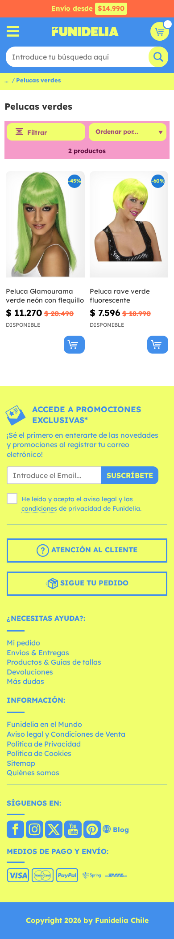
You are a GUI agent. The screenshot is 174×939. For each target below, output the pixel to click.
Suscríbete (130, 475)
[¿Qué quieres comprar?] (13, 31)
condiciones (39, 508)
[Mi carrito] (159, 31)
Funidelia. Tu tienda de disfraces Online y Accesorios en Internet (85, 31)
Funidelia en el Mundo (44, 724)
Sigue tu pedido (93, 583)
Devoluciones (30, 671)
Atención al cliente (93, 550)
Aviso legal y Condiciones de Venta (66, 734)
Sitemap (21, 763)
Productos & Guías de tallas (54, 661)
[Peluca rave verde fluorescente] (129, 224)
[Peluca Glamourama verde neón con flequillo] (45, 224)
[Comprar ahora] (74, 345)
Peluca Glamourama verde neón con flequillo (45, 295)
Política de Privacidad (44, 743)
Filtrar (37, 132)
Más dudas (25, 681)
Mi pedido (23, 642)
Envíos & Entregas (38, 652)
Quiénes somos (33, 772)
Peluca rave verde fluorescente (120, 295)
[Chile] (15, 830)
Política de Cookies (39, 753)
